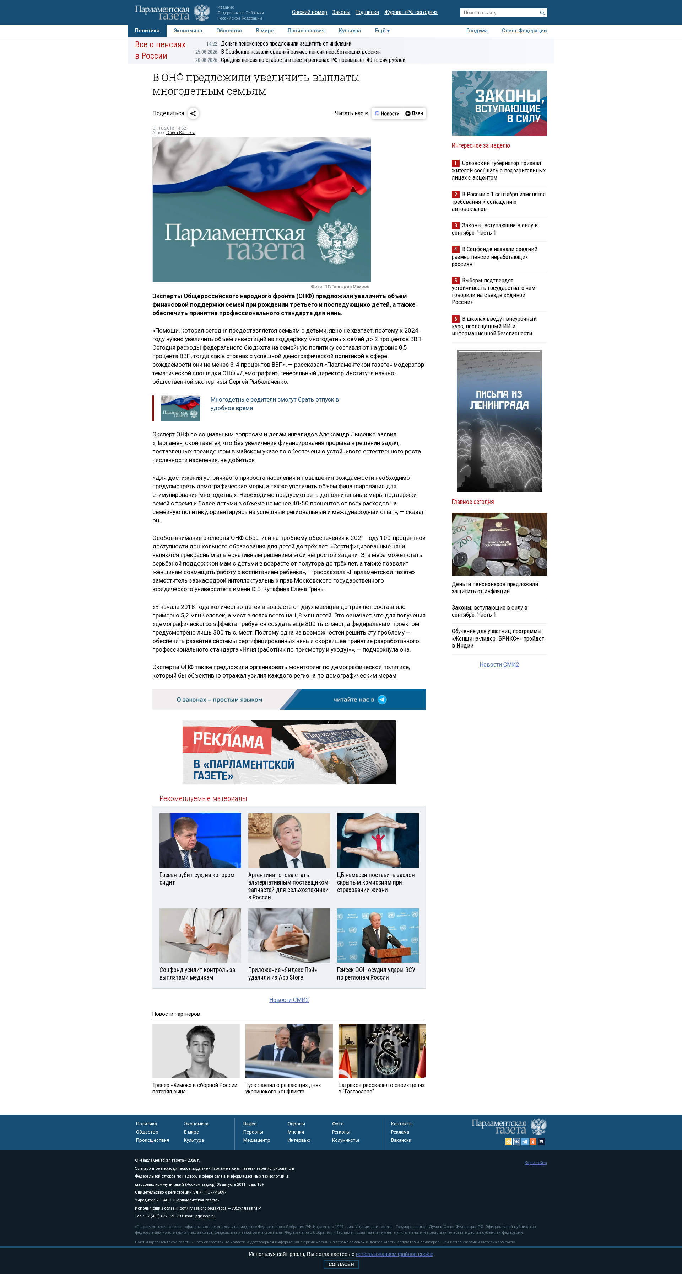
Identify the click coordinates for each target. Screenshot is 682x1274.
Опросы (296, 1123)
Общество (229, 31)
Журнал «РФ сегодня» (411, 12)
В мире (265, 31)
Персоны (253, 1132)
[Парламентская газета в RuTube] (541, 1141)
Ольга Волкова (180, 132)
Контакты (402, 1123)
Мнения (296, 1132)
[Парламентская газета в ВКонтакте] (516, 1141)
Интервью (299, 1140)
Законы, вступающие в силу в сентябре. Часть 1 (495, 229)
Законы (341, 12)
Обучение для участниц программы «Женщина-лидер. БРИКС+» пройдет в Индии (498, 638)
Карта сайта (536, 1163)
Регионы (341, 1132)
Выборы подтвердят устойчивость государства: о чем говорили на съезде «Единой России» (493, 291)
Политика (147, 31)
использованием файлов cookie (394, 1254)
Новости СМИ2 (289, 1000)
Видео (250, 1123)
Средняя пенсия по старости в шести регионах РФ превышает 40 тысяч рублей (300, 60)
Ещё (380, 31)
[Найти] (542, 12)
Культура (350, 31)
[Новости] (387, 113)
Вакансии (401, 1140)
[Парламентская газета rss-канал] (508, 1141)
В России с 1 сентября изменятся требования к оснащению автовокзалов (499, 201)
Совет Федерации (524, 31)
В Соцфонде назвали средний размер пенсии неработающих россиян (288, 51)
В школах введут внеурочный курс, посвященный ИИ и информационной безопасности (494, 326)
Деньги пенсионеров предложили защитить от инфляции (278, 43)
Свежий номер (309, 12)
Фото (338, 1123)
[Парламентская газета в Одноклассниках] (533, 1141)
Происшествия (306, 31)
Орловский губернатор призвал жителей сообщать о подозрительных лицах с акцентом (499, 170)
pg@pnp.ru (205, 1216)
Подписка (367, 12)
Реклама (400, 1132)
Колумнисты (345, 1140)
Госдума (477, 31)
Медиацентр (256, 1140)
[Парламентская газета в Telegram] (525, 1141)
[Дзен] (414, 113)
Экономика (188, 31)
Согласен (341, 1264)
